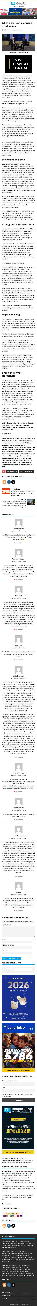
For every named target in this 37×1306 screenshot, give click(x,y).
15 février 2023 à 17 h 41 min (18, 531)
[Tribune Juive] (18, 5)
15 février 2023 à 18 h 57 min (18, 561)
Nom (3, 939)
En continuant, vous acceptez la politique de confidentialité (17, 1095)
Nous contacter (6, 1292)
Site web (4, 951)
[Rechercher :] (18, 970)
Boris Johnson (12, 471)
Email (3, 1088)
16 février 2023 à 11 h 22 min (18, 775)
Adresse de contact (8, 945)
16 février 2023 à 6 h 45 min (18, 678)
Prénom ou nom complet (10, 1081)
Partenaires (5, 1298)
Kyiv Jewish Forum (26, 471)
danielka (18, 646)
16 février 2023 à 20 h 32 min (18, 894)
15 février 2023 (8, 30)
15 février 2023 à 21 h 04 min (18, 648)
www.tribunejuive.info (18, 1253)
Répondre (19, 543)
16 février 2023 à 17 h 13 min (18, 838)
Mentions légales (7, 1295)
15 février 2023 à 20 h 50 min (18, 598)
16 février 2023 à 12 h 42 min (18, 810)
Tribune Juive (19, 30)
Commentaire (6, 925)
